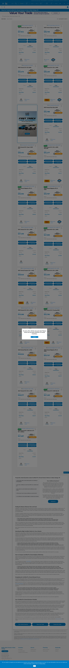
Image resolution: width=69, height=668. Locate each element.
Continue (34, 336)
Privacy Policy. (42, 663)
